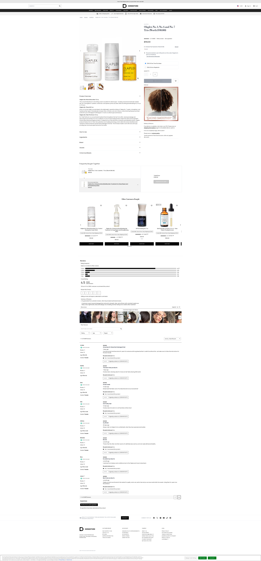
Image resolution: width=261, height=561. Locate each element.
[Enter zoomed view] (138, 78)
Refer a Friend (125, 536)
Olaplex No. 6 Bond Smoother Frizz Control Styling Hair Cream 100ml (91, 229)
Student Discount (147, 539)
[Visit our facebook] (154, 518)
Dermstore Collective (148, 536)
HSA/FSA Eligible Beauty (148, 534)
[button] (161, 35)
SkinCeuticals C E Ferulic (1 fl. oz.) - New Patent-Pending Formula (167, 229)
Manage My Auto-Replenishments (130, 531)
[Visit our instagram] (160, 518)
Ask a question (168, 38)
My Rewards (125, 532)
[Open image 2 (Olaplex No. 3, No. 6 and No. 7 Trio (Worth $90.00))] (91, 86)
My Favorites (125, 534)
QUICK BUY (91, 243)
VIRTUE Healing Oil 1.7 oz (142, 228)
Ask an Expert (145, 532)
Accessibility (165, 539)
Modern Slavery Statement (169, 536)
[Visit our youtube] (163, 518)
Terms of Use (69, 559)
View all (176, 46)
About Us (144, 531)
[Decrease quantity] (146, 74)
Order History (126, 537)
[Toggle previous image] (80, 51)
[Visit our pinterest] (170, 518)
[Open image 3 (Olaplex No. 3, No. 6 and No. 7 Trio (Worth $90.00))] (100, 86)
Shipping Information (107, 536)
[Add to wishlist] (175, 81)
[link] (248, 6)
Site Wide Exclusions (167, 532)
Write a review (160, 38)
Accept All (212, 558)
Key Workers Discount (148, 537)
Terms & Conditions (167, 534)
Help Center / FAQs (107, 531)
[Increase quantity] (155, 74)
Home (81, 17)
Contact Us (105, 532)
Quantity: (147, 71)
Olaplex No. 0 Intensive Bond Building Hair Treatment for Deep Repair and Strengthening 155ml (116, 230)
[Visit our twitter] (157, 518)
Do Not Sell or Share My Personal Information (88, 537)
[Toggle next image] (140, 51)
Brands (86, 17)
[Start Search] (60, 5)
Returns (104, 534)
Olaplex (146, 24)
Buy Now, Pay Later (146, 540)
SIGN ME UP (125, 517)
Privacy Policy (165, 531)
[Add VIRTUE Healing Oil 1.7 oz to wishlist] (151, 205)
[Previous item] (80, 225)
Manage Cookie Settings (190, 558)
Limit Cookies (202, 558)
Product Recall (166, 537)
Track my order (106, 537)
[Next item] (180, 225)
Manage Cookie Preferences (86, 534)
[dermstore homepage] (130, 6)
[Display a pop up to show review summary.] (97, 235)
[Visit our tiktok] (167, 518)
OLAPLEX (91, 17)
